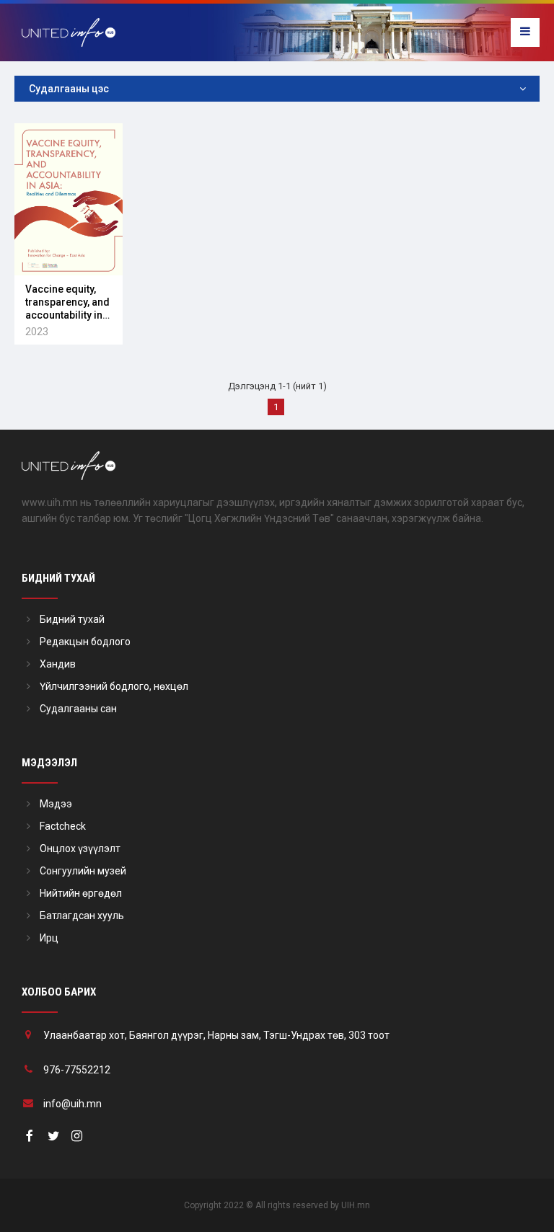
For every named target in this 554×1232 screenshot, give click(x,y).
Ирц (49, 938)
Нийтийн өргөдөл (81, 893)
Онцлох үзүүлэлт (80, 848)
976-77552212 (76, 1070)
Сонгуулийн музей (83, 871)
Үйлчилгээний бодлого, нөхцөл (114, 686)
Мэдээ (56, 804)
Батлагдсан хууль (82, 915)
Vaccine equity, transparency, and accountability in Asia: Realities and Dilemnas (67, 315)
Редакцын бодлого (85, 641)
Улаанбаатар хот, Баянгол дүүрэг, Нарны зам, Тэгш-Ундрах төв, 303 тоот (216, 1035)
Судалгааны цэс (69, 88)
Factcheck (63, 826)
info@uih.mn (72, 1103)
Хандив (58, 664)
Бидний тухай (72, 619)
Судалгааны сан (78, 708)
